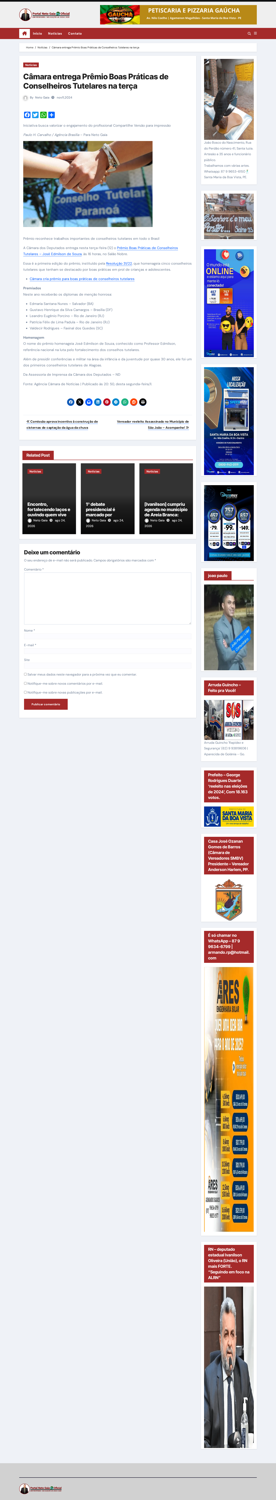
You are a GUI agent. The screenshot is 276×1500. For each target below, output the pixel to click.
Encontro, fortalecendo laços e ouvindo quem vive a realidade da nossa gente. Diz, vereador (48, 515)
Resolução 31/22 (119, 263)
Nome (29, 630)
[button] (255, 33)
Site (27, 660)
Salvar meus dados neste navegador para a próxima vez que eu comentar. (82, 674)
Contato (75, 33)
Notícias (55, 33)
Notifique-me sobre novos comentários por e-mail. (65, 683)
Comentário (34, 569)
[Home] (24, 33)
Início (37, 33)
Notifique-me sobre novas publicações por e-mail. (64, 692)
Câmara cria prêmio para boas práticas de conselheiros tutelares (82, 279)
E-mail (30, 645)
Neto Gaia (42, 97)
